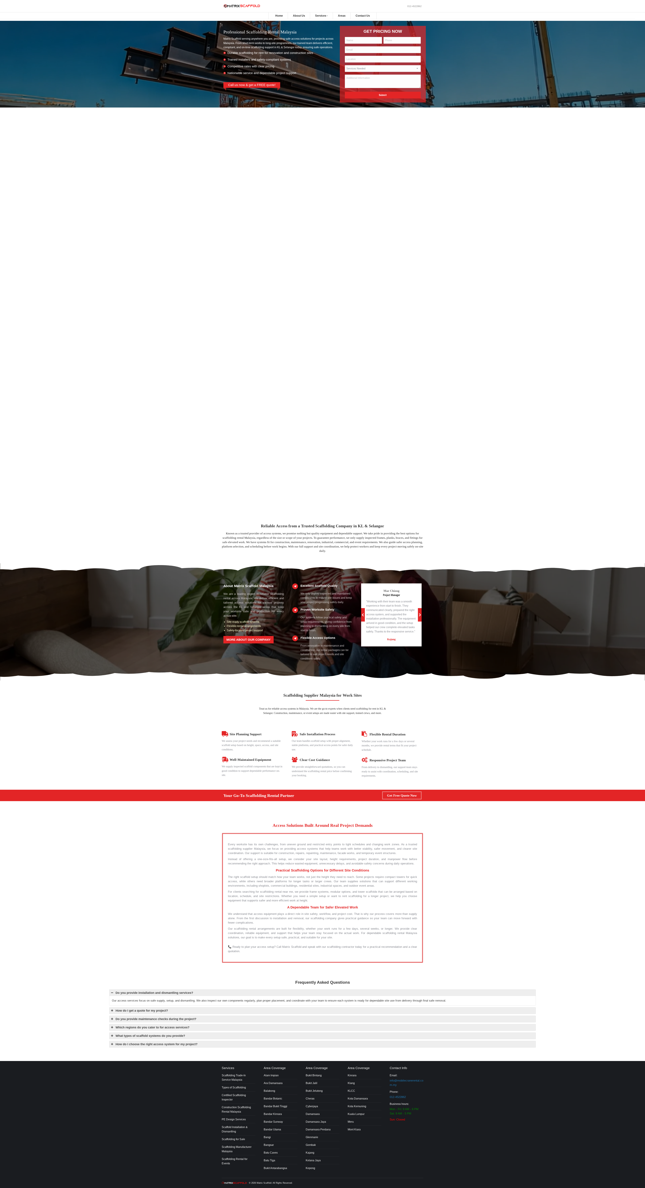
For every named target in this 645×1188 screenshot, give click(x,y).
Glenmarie (312, 1137)
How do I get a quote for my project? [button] (142, 1010)
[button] (363, 615)
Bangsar (269, 1144)
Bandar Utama (272, 1129)
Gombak (311, 1144)
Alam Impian (271, 1075)
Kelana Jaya (313, 1160)
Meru (351, 1121)
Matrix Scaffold (264, 1183)
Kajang (310, 1152)
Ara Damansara (273, 1083)
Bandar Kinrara (273, 1114)
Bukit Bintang (314, 1075)
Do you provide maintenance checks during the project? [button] (156, 1019)
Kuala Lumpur (356, 1114)
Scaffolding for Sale (233, 1139)
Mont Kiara (354, 1129)
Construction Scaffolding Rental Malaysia (236, 1109)
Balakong (269, 1090)
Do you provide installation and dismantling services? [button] (154, 992)
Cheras (310, 1098)
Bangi (267, 1137)
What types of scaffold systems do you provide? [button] (150, 1035)
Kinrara (352, 1075)
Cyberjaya (312, 1106)
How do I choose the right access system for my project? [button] (157, 1044)
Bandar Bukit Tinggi (275, 1106)
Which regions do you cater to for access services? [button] (152, 1027)
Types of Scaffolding (234, 1087)
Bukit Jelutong (314, 1090)
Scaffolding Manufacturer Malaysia (236, 1149)
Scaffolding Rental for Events (234, 1161)
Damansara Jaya (316, 1121)
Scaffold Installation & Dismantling (235, 1129)
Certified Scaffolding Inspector (234, 1097)
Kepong (310, 1168)
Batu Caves (271, 1152)
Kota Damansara (358, 1098)
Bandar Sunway (273, 1121)
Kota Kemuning (357, 1106)
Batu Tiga (269, 1160)
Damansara (313, 1114)
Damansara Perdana (318, 1129)
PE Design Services (234, 1119)
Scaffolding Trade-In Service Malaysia (234, 1077)
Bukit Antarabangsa (275, 1168)
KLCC (351, 1090)
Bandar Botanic (273, 1098)
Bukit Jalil (311, 1083)
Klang (351, 1083)
